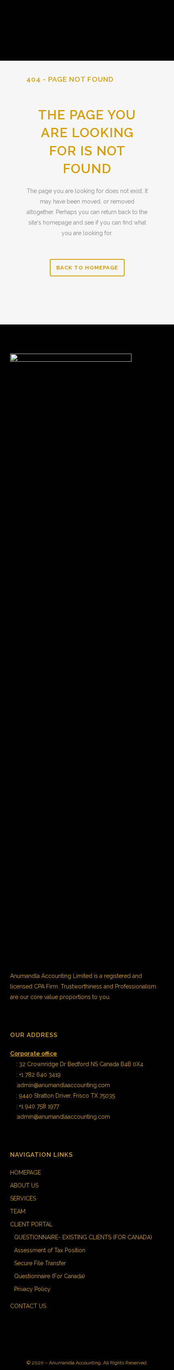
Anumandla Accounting (75, 1363)
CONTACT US (28, 1306)
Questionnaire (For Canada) (49, 1276)
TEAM (17, 1211)
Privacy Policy (32, 1289)
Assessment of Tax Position (49, 1250)
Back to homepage (87, 268)
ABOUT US (24, 1185)
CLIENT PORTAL (31, 1224)
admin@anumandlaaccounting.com (63, 1085)
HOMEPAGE (25, 1172)
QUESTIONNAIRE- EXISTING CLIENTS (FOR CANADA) (83, 1237)
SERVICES (23, 1198)
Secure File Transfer (40, 1263)
